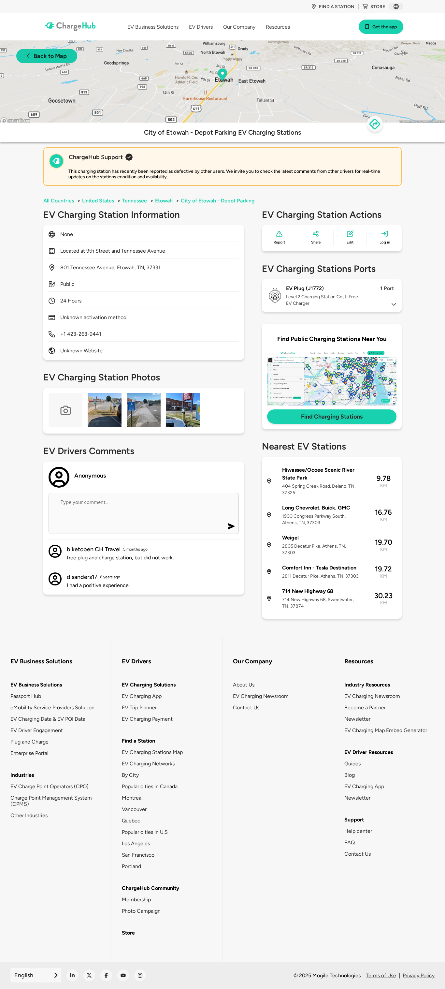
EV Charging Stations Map (152, 752)
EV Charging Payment (147, 719)
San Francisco (138, 855)
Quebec (131, 821)
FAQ (349, 842)
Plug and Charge (29, 742)
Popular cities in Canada (150, 786)
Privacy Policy (419, 975)
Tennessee (134, 201)
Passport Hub (25, 696)
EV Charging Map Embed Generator (385, 730)
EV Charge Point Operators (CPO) (49, 786)
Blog (349, 775)
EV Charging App (142, 696)
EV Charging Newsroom (261, 696)
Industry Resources (367, 685)
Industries (22, 775)
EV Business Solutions (36, 685)
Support (354, 820)
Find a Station (138, 741)
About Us (243, 685)
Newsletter (357, 719)
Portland (131, 866)
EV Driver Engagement (36, 730)
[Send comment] (231, 526)
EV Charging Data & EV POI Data (47, 719)
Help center (358, 831)
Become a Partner (365, 707)
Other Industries (29, 815)
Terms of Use (381, 975)
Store (377, 6)
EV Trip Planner (139, 707)
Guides (352, 763)
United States (98, 201)
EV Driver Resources (368, 752)
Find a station (336, 6)
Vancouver (134, 809)
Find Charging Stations (332, 416)
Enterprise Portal (29, 753)
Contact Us (246, 707)
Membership (136, 899)
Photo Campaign (141, 911)
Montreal (132, 798)
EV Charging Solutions (149, 685)
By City (130, 775)
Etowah (164, 201)
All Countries (58, 201)
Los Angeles (136, 843)
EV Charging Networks (148, 763)
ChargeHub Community (150, 888)
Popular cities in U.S (145, 832)
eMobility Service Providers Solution (52, 707)
